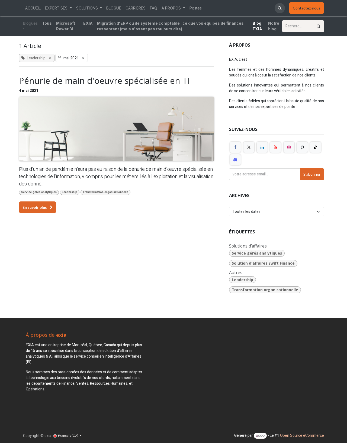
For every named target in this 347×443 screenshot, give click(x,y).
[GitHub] (302, 147)
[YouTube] (275, 147)
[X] (248, 147)
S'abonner (311, 174)
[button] (280, 8)
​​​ (306, 8)
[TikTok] (315, 147)
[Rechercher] (318, 26)
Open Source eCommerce (302, 435)
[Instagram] (289, 147)
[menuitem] (33, 8)
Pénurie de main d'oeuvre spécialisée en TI (104, 80)
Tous (47, 23)
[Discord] (235, 159)
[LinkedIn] (262, 147)
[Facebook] (235, 147)
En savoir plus (35, 207)
